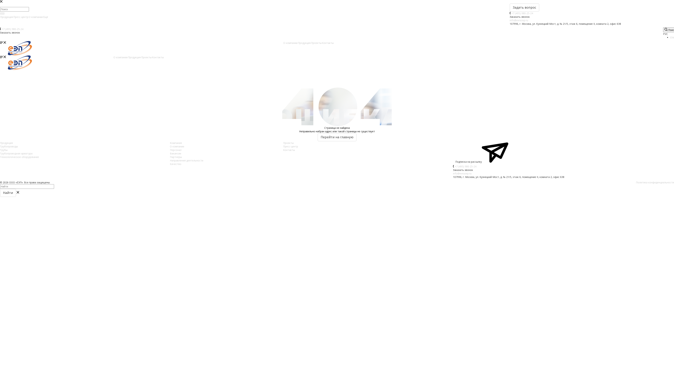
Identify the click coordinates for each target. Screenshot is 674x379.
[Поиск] (2, 13)
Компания (176, 143)
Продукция (6, 17)
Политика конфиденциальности (655, 182)
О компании (36, 17)
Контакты (289, 150)
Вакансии (175, 153)
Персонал (175, 150)
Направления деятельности (186, 160)
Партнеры (176, 157)
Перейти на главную (337, 137)
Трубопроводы (9, 146)
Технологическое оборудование (19, 157)
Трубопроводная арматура (16, 153)
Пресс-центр (20, 17)
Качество (175, 164)
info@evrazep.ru (519, 20)
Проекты (288, 143)
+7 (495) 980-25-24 (522, 13)
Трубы (4, 150)
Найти (8, 193)
